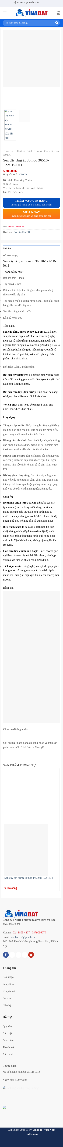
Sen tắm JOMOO (22, 232)
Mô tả (7, 248)
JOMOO (23, 174)
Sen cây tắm (42, 151)
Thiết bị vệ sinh (24, 151)
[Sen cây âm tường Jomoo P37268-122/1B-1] (26, 849)
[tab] (31, 248)
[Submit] (57, 23)
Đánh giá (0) (10, 255)
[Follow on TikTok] (12, 955)
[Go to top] (55, 1142)
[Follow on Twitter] (18, 955)
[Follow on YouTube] (31, 955)
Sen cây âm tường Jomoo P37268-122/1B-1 (28, 877)
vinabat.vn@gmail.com (23, 937)
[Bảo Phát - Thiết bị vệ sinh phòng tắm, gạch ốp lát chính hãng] (31, 12)
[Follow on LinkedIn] (25, 955)
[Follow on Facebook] (6, 955)
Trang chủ (8, 151)
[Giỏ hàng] (58, 13)
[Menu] (5, 12)
